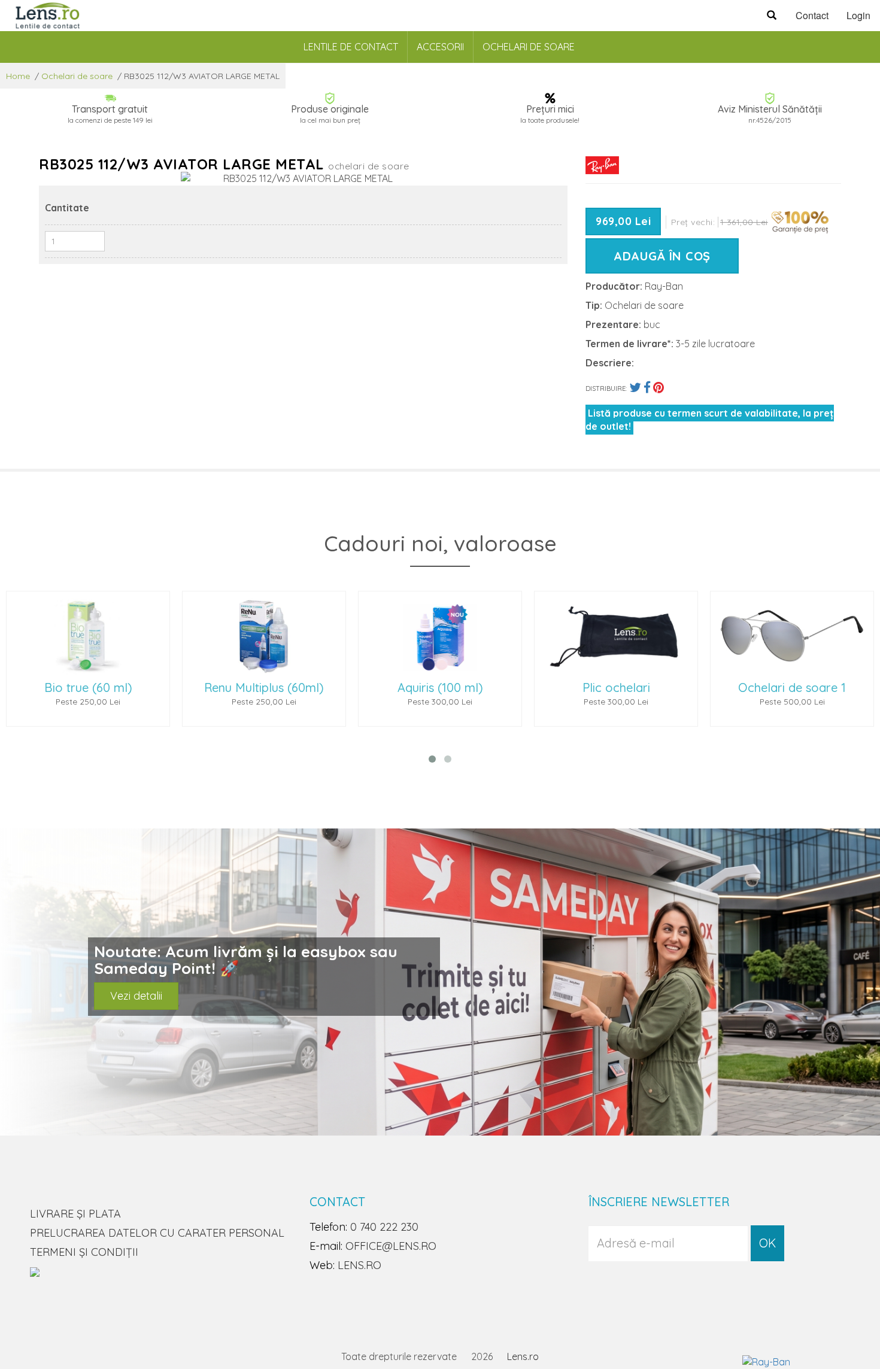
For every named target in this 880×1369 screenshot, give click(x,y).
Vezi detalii (136, 996)
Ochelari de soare (529, 47)
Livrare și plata (75, 1214)
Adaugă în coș (662, 255)
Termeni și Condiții (84, 1252)
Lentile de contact (351, 47)
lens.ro (359, 1265)
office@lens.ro (390, 1246)
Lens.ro (523, 1356)
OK (767, 1243)
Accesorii (440, 47)
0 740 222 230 (384, 1227)
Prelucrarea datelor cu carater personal (157, 1233)
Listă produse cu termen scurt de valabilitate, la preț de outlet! (709, 419)
